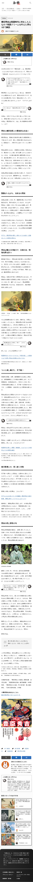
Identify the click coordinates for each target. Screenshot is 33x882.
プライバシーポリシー (8, 874)
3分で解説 (7, 748)
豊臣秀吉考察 (21, 751)
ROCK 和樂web (10, 8)
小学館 (18, 878)
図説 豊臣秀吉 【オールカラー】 (11, 695)
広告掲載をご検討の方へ (8, 872)
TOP (3, 8)
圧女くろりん (11, 62)
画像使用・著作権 (7, 878)
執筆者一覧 (19, 872)
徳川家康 (17, 748)
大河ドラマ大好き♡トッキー (19, 761)
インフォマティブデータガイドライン (23, 875)
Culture (18, 8)
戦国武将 (10, 751)
